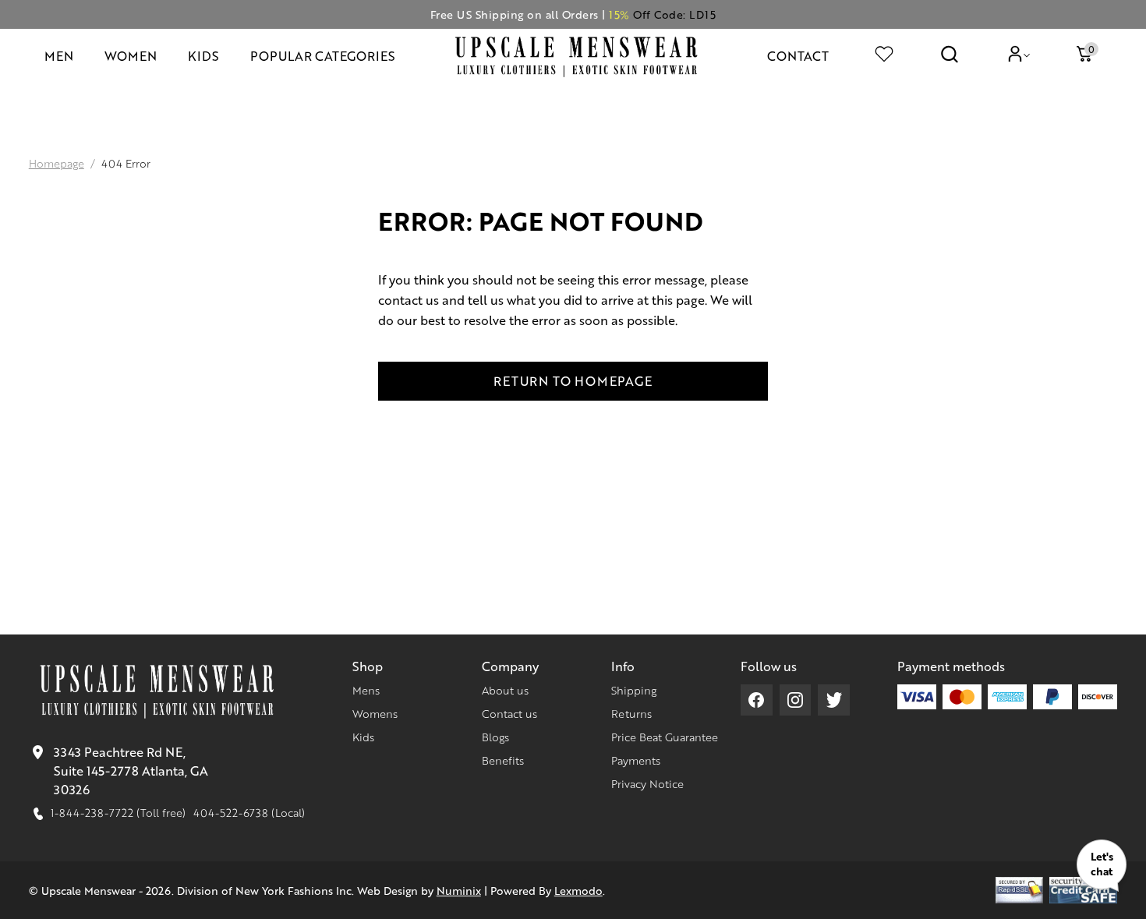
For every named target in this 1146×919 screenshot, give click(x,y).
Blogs (495, 737)
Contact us (509, 713)
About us (505, 690)
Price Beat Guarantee (664, 737)
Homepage (56, 163)
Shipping (633, 690)
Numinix (459, 890)
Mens (366, 690)
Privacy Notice (647, 783)
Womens (375, 713)
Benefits (503, 760)
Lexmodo (578, 890)
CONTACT (798, 56)
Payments (635, 760)
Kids (363, 737)
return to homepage (572, 381)
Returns (631, 713)
